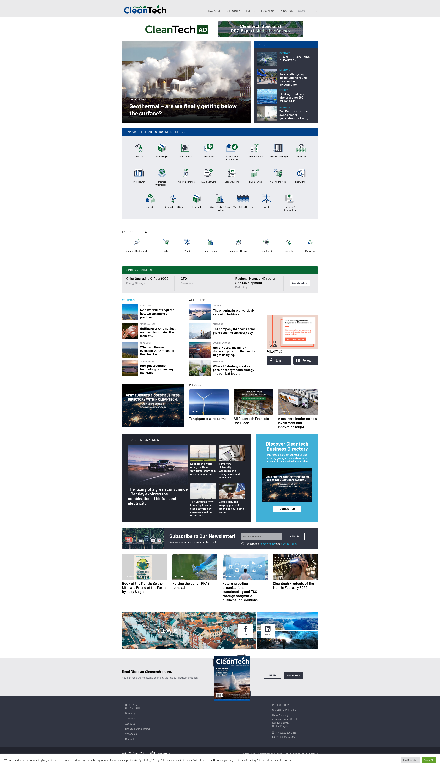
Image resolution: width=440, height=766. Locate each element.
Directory (233, 10)
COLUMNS (128, 300)
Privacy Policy (268, 543)
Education (268, 10)
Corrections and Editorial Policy (274, 753)
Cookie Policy (289, 543)
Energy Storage (135, 283)
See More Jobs (299, 283)
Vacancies (131, 733)
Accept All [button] (429, 760)
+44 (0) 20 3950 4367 (287, 732)
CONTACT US (287, 509)
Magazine (214, 10)
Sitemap (313, 753)
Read (273, 675)
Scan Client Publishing (137, 728)
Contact (129, 739)
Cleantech (187, 283)
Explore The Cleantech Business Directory (156, 131)
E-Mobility (241, 287)
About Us (287, 10)
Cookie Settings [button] (410, 760)
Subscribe (293, 675)
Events (250, 10)
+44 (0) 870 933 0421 (286, 736)
